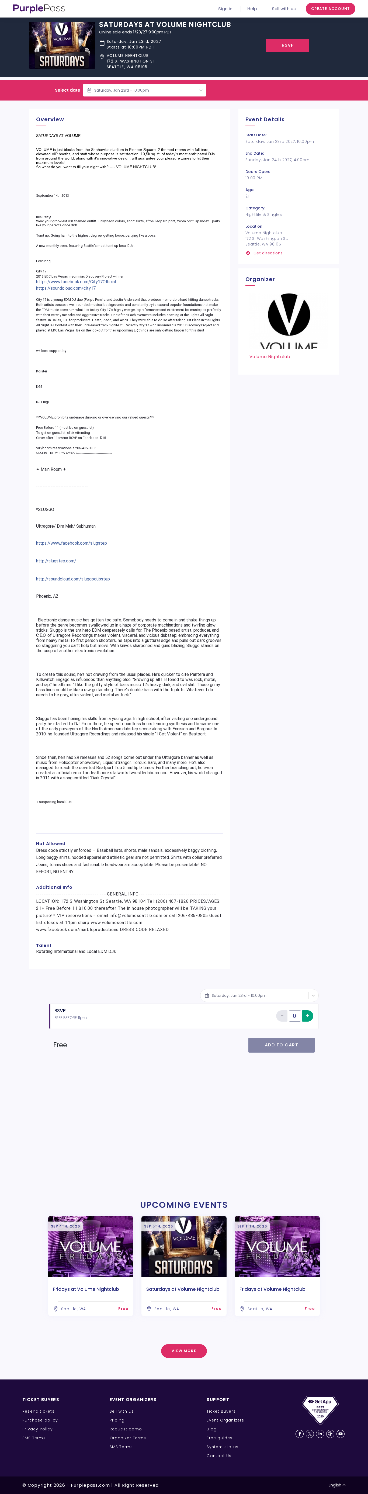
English (335, 1485)
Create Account (330, 8)
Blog (212, 1429)
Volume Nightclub (269, 357)
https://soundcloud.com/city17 (66, 288)
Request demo (126, 1429)
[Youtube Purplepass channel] (340, 1434)
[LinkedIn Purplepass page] (320, 1434)
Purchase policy (40, 1420)
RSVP (288, 45)
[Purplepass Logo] (39, 8)
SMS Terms (34, 1438)
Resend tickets (38, 1411)
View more (184, 1350)
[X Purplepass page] (310, 1434)
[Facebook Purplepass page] (300, 1434)
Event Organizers (225, 1420)
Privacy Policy (37, 1429)
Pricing (117, 1420)
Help (252, 9)
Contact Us (219, 1455)
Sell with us (284, 9)
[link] (288, 253)
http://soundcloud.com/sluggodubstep (73, 579)
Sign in (225, 9)
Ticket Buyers (221, 1411)
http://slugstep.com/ (56, 560)
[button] (165, 61)
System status (222, 1447)
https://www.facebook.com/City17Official (76, 281)
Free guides (219, 1438)
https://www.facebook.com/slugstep (71, 543)
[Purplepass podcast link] (330, 1434)
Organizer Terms (128, 1438)
